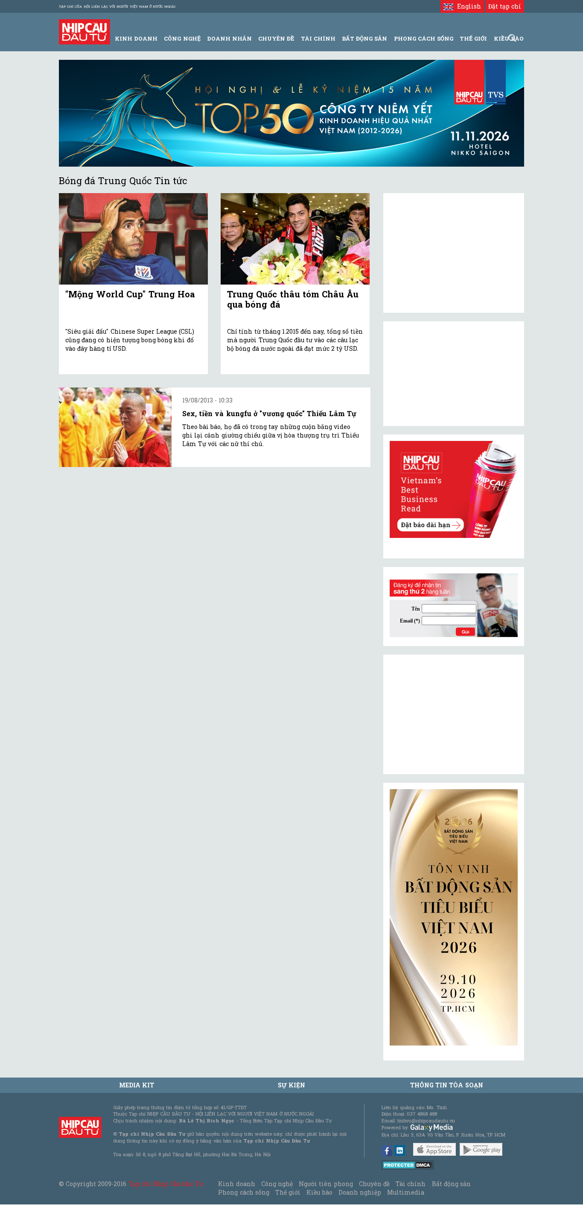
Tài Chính (318, 38)
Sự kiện (291, 1085)
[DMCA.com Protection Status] (408, 1164)
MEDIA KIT (136, 1085)
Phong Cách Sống (423, 38)
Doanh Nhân (229, 38)
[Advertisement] (454, 714)
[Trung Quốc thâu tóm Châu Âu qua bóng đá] (295, 239)
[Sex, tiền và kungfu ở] (115, 427)
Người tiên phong (326, 1184)
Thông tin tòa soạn (446, 1085)
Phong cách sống (243, 1192)
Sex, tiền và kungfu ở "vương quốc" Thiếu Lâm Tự (269, 413)
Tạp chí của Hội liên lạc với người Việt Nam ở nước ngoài (117, 6)
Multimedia (405, 1192)
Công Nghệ (182, 38)
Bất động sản (364, 38)
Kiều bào (319, 1192)
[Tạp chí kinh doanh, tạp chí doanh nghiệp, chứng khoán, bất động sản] (84, 31)
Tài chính (411, 1184)
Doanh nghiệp (359, 1192)
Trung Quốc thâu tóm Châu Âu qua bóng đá (293, 299)
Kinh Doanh (136, 38)
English (467, 6)
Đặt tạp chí (504, 6)
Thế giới (473, 38)
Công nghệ (277, 1184)
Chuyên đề (276, 38)
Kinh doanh (236, 1184)
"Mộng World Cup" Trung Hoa (130, 294)
